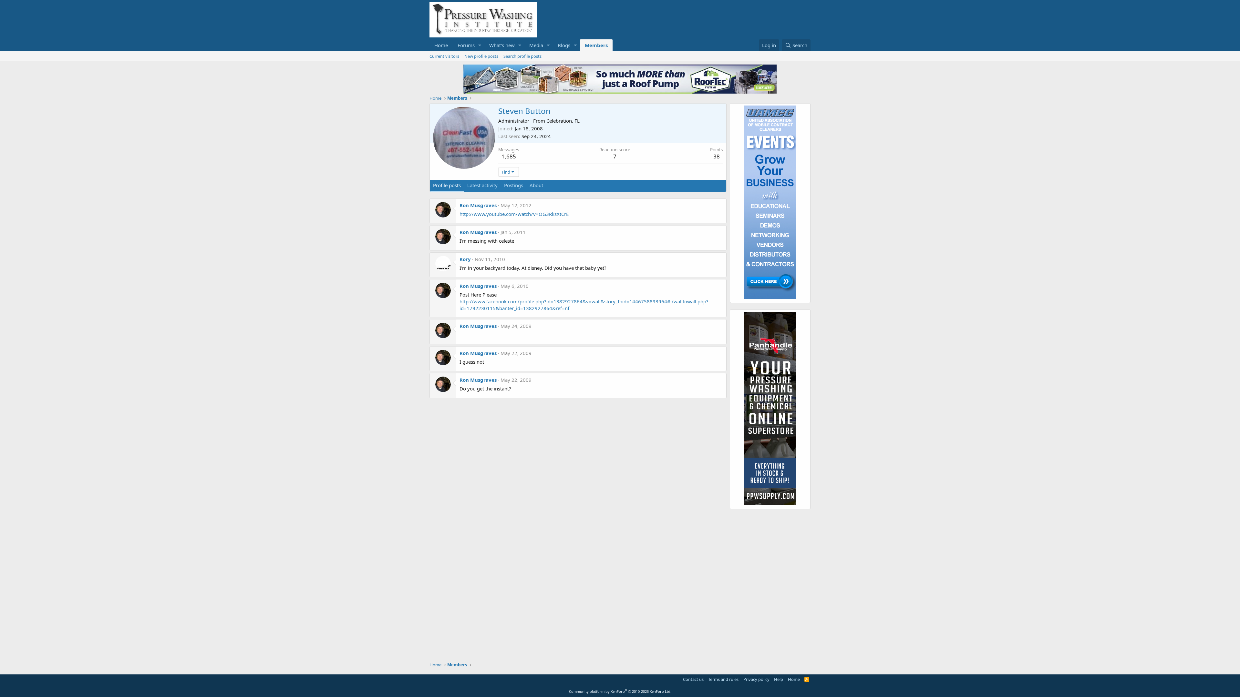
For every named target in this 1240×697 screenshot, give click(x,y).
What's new (502, 45)
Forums (466, 45)
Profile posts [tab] (447, 185)
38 (716, 156)
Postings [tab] (513, 185)
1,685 (508, 156)
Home (441, 45)
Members (596, 45)
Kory (465, 259)
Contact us (693, 679)
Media (536, 45)
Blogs (564, 45)
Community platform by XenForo (620, 691)
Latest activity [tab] (482, 185)
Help (778, 679)
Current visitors (444, 56)
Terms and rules (723, 679)
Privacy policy (756, 679)
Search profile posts (522, 56)
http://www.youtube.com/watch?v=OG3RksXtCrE (514, 214)
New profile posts (481, 56)
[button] (479, 45)
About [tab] (536, 185)
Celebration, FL (563, 120)
